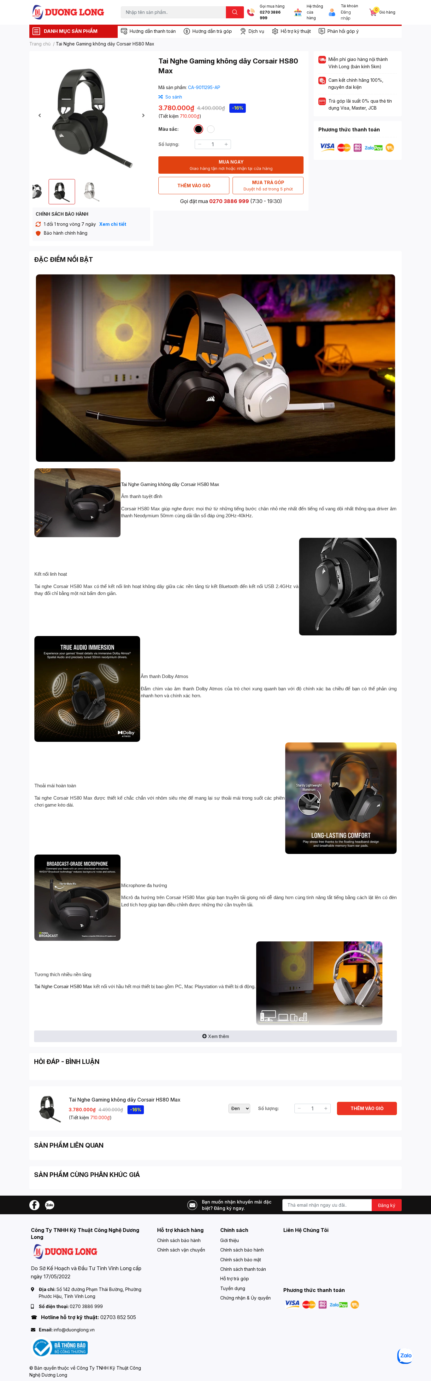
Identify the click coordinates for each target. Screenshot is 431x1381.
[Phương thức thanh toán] (357, 147)
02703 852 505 (118, 1317)
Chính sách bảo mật (240, 1259)
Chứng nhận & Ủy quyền (245, 1297)
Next (143, 115)
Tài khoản (349, 6)
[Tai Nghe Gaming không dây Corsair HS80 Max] (91, 115)
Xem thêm (218, 1036)
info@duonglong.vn (74, 1329)
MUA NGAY (231, 165)
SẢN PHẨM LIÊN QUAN (68, 1145)
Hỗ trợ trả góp (234, 1278)
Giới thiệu (229, 1240)
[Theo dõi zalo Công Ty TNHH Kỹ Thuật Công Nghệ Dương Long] (49, 1204)
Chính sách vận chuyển (181, 1249)
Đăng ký (386, 1205)
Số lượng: (168, 144)
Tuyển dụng (232, 1288)
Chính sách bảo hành (179, 1240)
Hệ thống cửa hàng (315, 12)
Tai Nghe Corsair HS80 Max (63, 986)
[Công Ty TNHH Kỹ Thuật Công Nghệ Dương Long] (68, 12)
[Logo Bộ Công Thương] (59, 1347)
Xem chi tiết (112, 224)
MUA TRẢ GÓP (268, 185)
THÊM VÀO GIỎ (193, 185)
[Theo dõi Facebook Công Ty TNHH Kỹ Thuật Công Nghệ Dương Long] (34, 1204)
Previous (39, 115)
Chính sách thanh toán (243, 1269)
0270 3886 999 (270, 15)
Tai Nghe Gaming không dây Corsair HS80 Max (170, 484)
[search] (235, 12)
